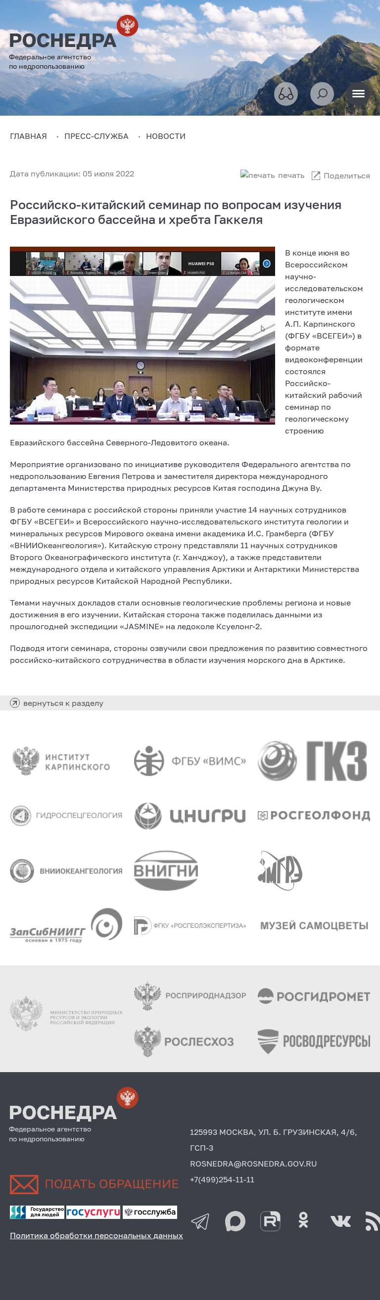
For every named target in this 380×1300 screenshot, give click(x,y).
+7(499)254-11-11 (222, 1179)
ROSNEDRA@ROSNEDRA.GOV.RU (253, 1164)
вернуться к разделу (63, 703)
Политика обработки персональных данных (96, 1235)
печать (291, 175)
